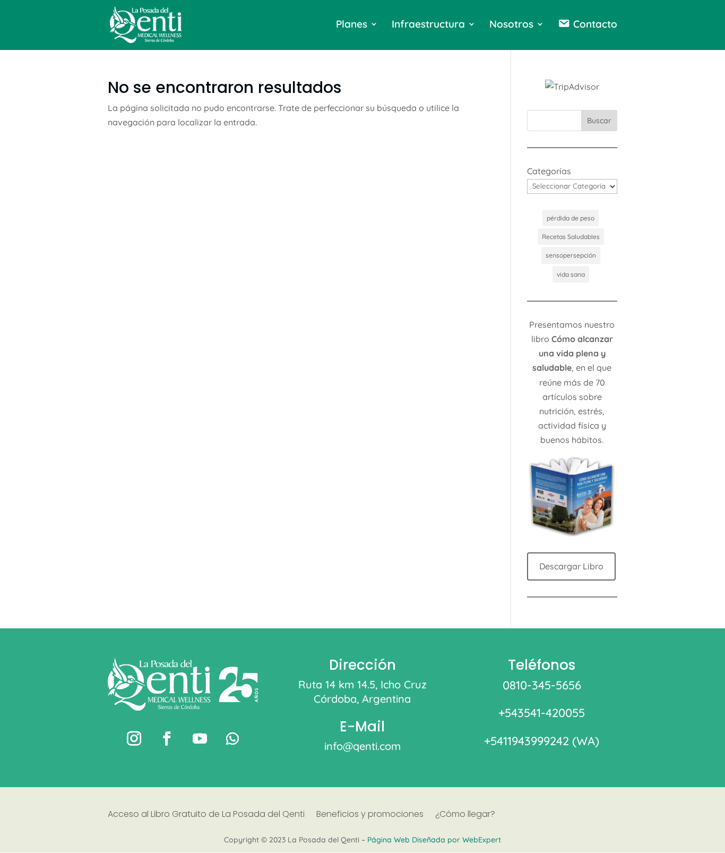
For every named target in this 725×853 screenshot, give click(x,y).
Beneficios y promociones (370, 815)
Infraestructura (428, 25)
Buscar (599, 120)
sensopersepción (571, 255)
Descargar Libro (571, 566)
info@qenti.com (362, 746)
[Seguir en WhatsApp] (232, 738)
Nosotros (511, 25)
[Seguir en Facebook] (166, 738)
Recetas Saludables (571, 237)
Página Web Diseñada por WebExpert (434, 840)
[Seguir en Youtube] (199, 738)
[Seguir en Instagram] (133, 738)
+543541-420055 (541, 712)
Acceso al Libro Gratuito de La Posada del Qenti (206, 815)
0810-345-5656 (542, 685)
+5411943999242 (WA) (541, 740)
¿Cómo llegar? (465, 815)
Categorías (549, 171)
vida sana (571, 274)
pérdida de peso (570, 218)
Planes (351, 25)
